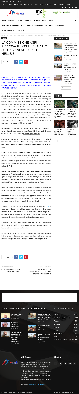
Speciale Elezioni (37, 25)
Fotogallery (49, 25)
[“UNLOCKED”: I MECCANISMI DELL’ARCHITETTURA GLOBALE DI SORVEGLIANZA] (72, 104)
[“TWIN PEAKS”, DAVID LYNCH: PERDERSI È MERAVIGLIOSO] (59, 124)
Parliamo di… (59, 25)
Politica (19, 20)
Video (29, 25)
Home (4, 20)
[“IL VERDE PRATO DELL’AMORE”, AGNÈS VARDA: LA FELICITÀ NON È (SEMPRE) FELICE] (59, 104)
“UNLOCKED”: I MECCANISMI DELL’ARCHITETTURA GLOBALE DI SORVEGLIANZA (72, 113)
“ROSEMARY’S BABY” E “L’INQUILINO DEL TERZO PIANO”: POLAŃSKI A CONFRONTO (40, 272)
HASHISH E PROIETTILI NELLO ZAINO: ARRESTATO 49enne (11, 271)
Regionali (28, 20)
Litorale (36, 4)
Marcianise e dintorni (64, 4)
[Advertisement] (26, 71)
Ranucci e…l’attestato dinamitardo (15, 324)
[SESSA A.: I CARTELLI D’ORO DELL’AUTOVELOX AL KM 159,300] (58, 65)
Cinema (57, 107)
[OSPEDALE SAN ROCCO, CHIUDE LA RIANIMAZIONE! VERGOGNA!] (58, 78)
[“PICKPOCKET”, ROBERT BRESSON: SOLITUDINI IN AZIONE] (72, 124)
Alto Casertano (28, 4)
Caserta (3, 4)
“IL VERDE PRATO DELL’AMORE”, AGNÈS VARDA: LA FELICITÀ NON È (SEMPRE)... (59, 113)
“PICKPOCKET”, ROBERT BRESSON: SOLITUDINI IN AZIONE (72, 133)
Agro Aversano (18, 4)
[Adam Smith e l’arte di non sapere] (5, 316)
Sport (23, 25)
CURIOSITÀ (21, 30)
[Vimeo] (69, 7)
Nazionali (37, 20)
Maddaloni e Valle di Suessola (48, 4)
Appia (9, 4)
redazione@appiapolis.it (37, 384)
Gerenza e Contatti (67, 392)
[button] (75, 20)
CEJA (47, 206)
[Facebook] (62, 7)
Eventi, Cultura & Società (10, 25)
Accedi (19, 1)
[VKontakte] (72, 7)
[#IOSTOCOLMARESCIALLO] (58, 58)
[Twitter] (65, 7)
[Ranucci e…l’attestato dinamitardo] (5, 324)
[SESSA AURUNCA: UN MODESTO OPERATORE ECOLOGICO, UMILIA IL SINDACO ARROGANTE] (58, 46)
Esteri (44, 20)
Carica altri (65, 88)
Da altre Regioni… (8, 30)
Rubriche (51, 20)
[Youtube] (76, 7)
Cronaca (11, 20)
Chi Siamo (57, 392)
